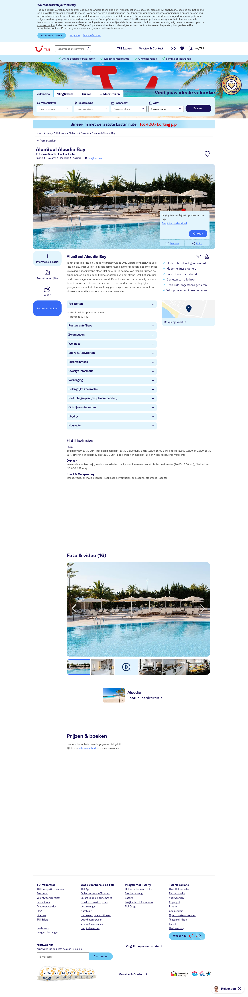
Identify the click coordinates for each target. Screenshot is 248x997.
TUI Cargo (130, 906)
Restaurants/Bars (80, 325)
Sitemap (41, 915)
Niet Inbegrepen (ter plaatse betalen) (92, 398)
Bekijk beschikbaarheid (174, 223)
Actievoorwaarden (46, 906)
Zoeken (198, 108)
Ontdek (198, 233)
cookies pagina (46, 25)
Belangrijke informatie (83, 389)
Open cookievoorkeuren (182, 915)
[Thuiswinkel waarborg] (180, 973)
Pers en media (177, 893)
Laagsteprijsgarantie (116, 58)
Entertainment (78, 361)
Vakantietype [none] (48, 103)
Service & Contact (132, 974)
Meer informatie (92, 35)
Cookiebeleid (176, 910)
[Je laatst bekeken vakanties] (173, 48)
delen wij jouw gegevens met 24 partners (108, 16)
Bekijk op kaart (96, 158)
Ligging (73, 416)
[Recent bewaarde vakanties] (182, 48)
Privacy (173, 906)
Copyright (174, 902)
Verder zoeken (48, 140)
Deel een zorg (176, 928)
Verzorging (75, 380)
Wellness (74, 343)
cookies (84, 9)
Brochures (42, 893)
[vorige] (74, 608)
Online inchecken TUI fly (138, 889)
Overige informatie (80, 371)
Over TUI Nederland (180, 889)
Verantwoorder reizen (48, 897)
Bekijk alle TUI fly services (139, 902)
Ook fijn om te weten (82, 407)
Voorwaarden (176, 897)
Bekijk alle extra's (90, 928)
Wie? (156, 103)
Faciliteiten (75, 303)
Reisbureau (43, 928)
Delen (199, 243)
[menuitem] (201, 48)
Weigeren (75, 35)
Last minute (43, 902)
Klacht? (173, 923)
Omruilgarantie (147, 58)
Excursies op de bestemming (96, 897)
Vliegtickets (65, 94)
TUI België (42, 919)
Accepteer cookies (51, 35)
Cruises (86, 94)
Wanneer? (122, 103)
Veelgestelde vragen (47, 932)
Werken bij (180, 936)
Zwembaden (76, 334)
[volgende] (202, 608)
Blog (39, 910)
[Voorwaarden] (201, 973)
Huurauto (74, 425)
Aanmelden (100, 956)
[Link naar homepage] (42, 48)
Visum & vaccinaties (92, 923)
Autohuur (86, 910)
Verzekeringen (88, 906)
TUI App (85, 889)
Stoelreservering (134, 893)
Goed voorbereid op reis (94, 902)
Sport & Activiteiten (81, 352)
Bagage (129, 897)
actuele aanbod (87, 748)
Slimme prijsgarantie (178, 58)
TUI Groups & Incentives (50, 889)
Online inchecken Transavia (95, 893)
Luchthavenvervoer (91, 919)
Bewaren (174, 243)
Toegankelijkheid (178, 919)
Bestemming (85, 103)
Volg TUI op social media (142, 946)
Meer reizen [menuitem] (111, 94)
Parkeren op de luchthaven (96, 915)
